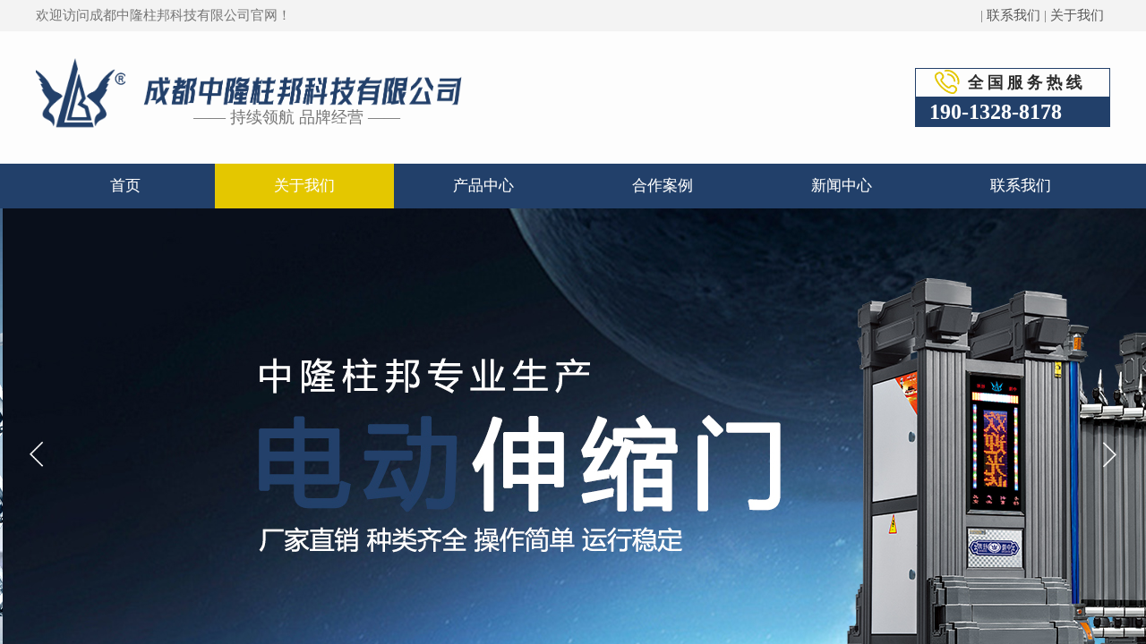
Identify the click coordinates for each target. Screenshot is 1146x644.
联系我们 (1013, 15)
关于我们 (1077, 15)
